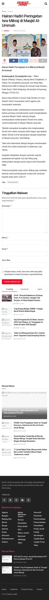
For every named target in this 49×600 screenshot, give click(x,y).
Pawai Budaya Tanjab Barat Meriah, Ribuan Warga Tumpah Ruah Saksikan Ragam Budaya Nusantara (29, 438)
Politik (36, 532)
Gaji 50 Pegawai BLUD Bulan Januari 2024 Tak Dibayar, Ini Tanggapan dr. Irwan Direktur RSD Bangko (29, 322)
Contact (39, 589)
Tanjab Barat (13, 182)
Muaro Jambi (23, 533)
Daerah (10, 11)
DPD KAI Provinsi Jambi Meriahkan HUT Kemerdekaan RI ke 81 (21, 411)
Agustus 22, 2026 (10, 416)
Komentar (7, 206)
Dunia (4, 532)
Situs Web (6, 260)
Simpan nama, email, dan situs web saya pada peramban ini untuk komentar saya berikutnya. (23, 273)
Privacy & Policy (27, 589)
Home (4, 11)
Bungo (4, 526)
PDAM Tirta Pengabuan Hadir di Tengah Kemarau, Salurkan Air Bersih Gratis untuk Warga (30, 425)
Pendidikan (38, 526)
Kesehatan (22, 523)
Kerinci (21, 520)
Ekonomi (5, 535)
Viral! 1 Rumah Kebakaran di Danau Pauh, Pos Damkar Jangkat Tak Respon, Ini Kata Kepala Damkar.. (28, 297)
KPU (19, 530)
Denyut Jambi (12, 594)
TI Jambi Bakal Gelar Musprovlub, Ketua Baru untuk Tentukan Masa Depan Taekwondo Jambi (30, 452)
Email (5, 249)
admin (6, 31)
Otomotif (37, 512)
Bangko (5, 516)
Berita (4, 522)
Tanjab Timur (39, 542)
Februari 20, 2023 (19, 31)
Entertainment (8, 539)
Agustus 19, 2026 (20, 431)
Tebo (36, 545)
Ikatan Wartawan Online (22, 514)
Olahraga (22, 539)
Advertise (13, 589)
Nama (5, 237)
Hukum (5, 542)
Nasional (21, 536)
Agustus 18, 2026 (20, 444)
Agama (5, 512)
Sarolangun (38, 535)
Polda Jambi (39, 529)
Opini (20, 543)
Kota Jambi (22, 526)
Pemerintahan (39, 519)
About (4, 589)
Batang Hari (7, 519)
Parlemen (38, 516)
